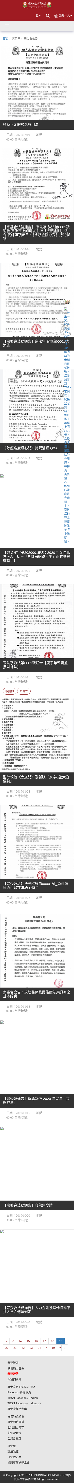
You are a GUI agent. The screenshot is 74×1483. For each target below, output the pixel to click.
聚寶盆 (24, 691)
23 (31, 1347)
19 (60, 1341)
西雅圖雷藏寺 (15, 1427)
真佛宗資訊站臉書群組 (21, 1386)
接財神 (10, 691)
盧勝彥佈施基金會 (18, 1462)
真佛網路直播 (15, 1421)
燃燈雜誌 (13, 1451)
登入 (38, 15)
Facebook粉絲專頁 (19, 1392)
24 (39, 1347)
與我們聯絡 (14, 1379)
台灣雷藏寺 (14, 1438)
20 (6, 1347)
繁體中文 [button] (64, 15)
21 (15, 1347)
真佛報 (11, 1446)
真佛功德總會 (15, 1416)
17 (44, 1341)
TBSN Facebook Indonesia (24, 1403)
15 (28, 1341)
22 (23, 1347)
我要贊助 (13, 1362)
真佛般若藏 (14, 1457)
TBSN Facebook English (22, 1397)
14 (20, 1341)
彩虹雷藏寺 (14, 1432)
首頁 (5, 38)
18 (52, 1341)
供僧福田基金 (15, 1368)
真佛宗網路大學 (17, 1408)
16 (36, 1341)
